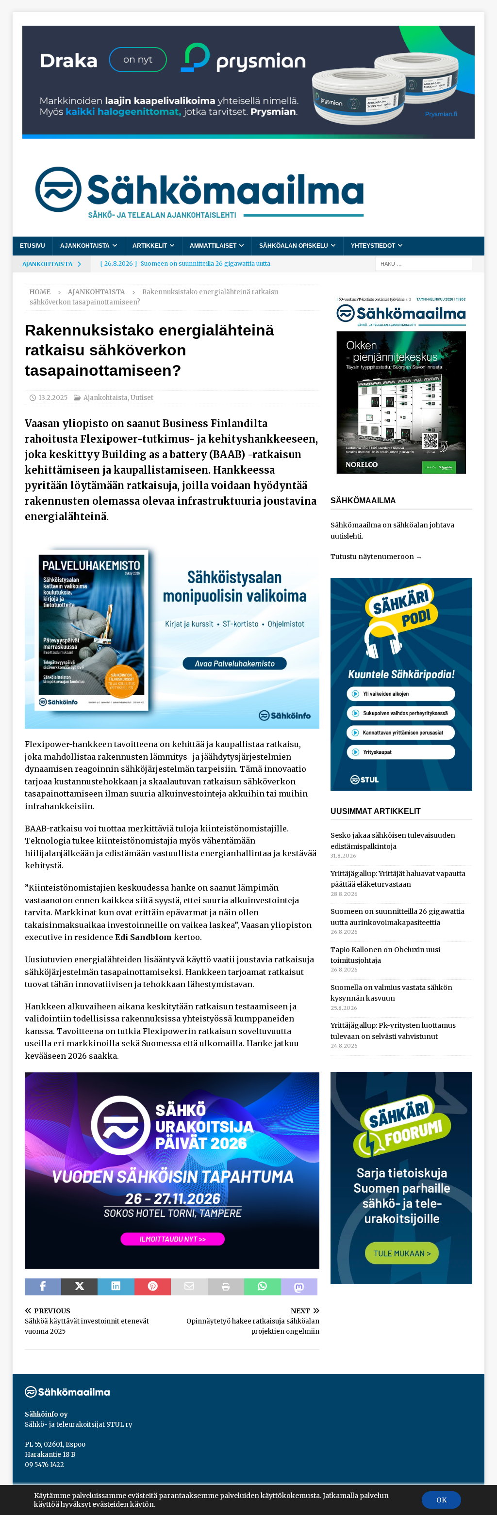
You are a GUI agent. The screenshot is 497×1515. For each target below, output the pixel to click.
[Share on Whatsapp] (262, 1287)
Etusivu (32, 245)
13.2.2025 (52, 398)
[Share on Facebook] (43, 1287)
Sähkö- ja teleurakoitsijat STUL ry (79, 1424)
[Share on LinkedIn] (116, 1287)
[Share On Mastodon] (299, 1287)
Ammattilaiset (213, 245)
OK (441, 1500)
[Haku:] (423, 263)
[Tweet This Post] (79, 1287)
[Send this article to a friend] (189, 1287)
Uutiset (142, 398)
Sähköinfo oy (46, 1414)
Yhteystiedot (373, 245)
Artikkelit (150, 245)
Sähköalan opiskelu (293, 245)
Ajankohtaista (85, 245)
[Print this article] (226, 1287)
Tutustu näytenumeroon (372, 556)
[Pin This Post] (152, 1287)
